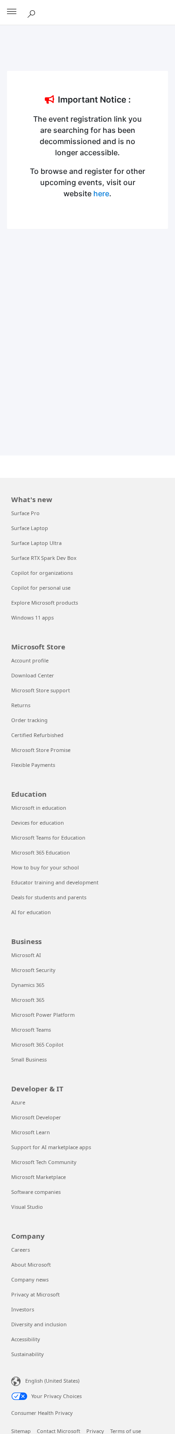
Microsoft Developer (36, 1117)
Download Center (32, 675)
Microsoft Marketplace (38, 1176)
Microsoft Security (33, 969)
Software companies (36, 1191)
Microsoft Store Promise (40, 749)
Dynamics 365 (27, 984)
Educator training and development (54, 882)
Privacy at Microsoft (35, 1294)
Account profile (30, 660)
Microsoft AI (26, 954)
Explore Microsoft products (44, 602)
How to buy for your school (45, 867)
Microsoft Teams (31, 1029)
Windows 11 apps (32, 617)
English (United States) (52, 1380)
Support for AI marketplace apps (51, 1147)
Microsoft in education (38, 807)
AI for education (31, 912)
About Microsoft (31, 1264)
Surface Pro (25, 513)
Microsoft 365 (27, 999)
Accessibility (25, 1339)
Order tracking (29, 720)
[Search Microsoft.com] (33, 12)
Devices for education (37, 822)
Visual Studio (27, 1206)
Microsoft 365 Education (40, 852)
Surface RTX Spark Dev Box (44, 557)
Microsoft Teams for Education (48, 837)
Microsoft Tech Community (44, 1161)
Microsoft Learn (30, 1132)
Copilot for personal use (40, 587)
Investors (22, 1309)
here (101, 193)
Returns (20, 705)
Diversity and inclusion (39, 1324)
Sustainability (27, 1354)
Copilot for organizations (42, 572)
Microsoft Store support (40, 690)
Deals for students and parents (48, 897)
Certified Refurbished (37, 734)
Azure (18, 1102)
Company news (30, 1279)
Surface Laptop (29, 527)
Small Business (29, 1059)
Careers (20, 1249)
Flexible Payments (33, 764)
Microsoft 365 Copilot (37, 1044)
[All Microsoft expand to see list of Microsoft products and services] (11, 12)
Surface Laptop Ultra (36, 542)
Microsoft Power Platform (43, 1014)
